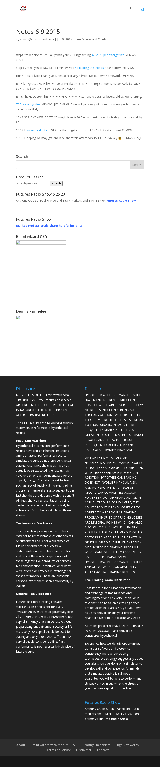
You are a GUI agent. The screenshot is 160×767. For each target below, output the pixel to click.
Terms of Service (58, 750)
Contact (103, 750)
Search (56, 183)
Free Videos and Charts (91, 39)
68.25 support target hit (108, 55)
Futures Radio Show (113, 719)
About (20, 745)
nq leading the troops (89, 68)
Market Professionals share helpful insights (49, 226)
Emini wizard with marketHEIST (54, 745)
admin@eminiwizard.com (37, 39)
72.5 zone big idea (28, 104)
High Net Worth (127, 745)
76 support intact (38, 130)
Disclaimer (83, 750)
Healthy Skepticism (96, 745)
